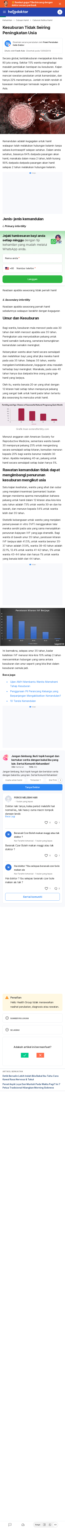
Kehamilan (7, 20)
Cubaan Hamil (22, 20)
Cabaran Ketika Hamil (42, 20)
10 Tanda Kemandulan (23, 701)
